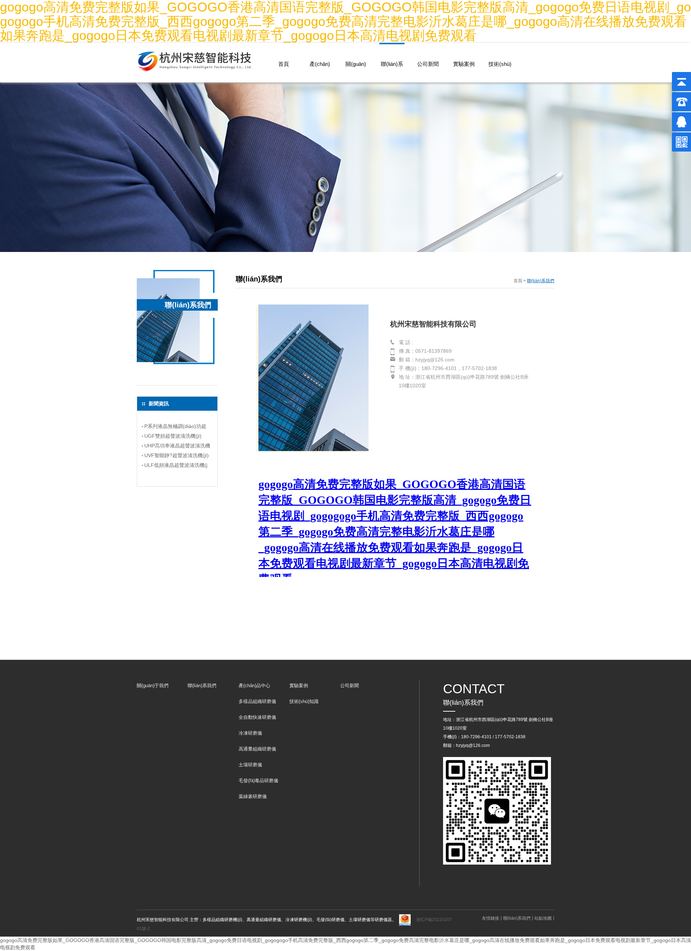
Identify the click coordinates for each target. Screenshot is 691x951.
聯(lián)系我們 (392, 72)
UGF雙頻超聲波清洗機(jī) (173, 436)
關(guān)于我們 (356, 72)
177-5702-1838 (510, 736)
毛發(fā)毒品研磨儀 (258, 780)
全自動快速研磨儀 (257, 717)
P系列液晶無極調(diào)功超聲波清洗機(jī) (175, 427)
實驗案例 (464, 64)
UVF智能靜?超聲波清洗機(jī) (176, 455)
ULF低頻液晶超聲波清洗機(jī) (175, 466)
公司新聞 (428, 64)
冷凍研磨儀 (250, 733)
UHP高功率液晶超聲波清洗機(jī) (177, 447)
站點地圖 (543, 918)
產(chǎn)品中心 (320, 72)
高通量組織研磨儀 (257, 749)
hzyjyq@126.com (473, 745)
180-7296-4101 (476, 736)
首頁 (283, 64)
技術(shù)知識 (499, 72)
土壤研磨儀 (250, 764)
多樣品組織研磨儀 (257, 701)
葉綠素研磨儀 (253, 796)
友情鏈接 (490, 918)
